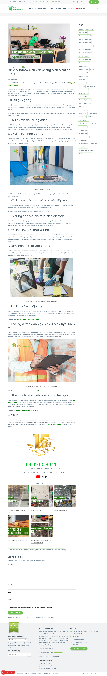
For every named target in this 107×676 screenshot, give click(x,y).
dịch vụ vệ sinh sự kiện (85, 42)
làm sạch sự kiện (83, 93)
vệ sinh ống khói (83, 147)
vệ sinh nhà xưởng (83, 130)
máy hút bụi (82, 106)
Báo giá (95, 2)
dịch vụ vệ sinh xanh (84, 56)
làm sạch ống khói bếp (85, 100)
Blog (64, 8)
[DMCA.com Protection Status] (58, 652)
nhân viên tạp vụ (93, 113)
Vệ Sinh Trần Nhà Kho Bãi (61, 510)
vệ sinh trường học (84, 137)
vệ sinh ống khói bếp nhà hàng (87, 150)
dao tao (81, 29)
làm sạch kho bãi (83, 90)
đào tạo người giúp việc (85, 154)
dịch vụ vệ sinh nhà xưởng (85, 39)
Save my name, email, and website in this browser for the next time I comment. (30, 607)
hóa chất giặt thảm (84, 73)
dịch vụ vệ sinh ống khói (85, 59)
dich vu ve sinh (89, 29)
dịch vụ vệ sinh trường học (86, 46)
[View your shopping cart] (98, 8)
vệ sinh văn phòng (60, 549)
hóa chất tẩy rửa (83, 79)
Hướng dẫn (82, 86)
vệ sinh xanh (94, 143)
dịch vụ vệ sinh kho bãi (85, 36)
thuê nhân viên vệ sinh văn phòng (44, 549)
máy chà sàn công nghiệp (85, 103)
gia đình (92, 69)
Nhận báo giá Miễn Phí (79, 648)
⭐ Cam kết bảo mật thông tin (47, 664)
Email (9, 592)
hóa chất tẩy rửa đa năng (85, 83)
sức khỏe (90, 116)
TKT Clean (51, 649)
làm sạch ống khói (83, 96)
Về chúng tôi (42, 8)
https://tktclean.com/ (44, 483)
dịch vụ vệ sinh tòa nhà (85, 49)
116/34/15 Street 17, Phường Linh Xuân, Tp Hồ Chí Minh (23, 2)
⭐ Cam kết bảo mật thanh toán (47, 668)
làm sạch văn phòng (29, 549)
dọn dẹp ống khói (83, 69)
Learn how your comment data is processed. (42, 617)
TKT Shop (71, 8)
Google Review (55, 656)
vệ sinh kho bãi (83, 127)
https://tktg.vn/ (49, 645)
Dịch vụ (51, 8)
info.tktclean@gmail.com (79, 639)
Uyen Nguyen (13, 79)
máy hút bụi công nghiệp (85, 110)
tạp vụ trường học (83, 120)
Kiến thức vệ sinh (91, 86)
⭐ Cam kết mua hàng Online (47, 666)
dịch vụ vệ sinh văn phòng (15, 549)
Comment (10, 564)
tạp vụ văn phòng (83, 123)
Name (10, 585)
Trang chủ (32, 8)
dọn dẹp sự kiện (83, 66)
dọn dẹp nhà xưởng (84, 63)
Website (10, 599)
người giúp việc (83, 113)
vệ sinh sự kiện (83, 133)
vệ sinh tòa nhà (83, 140)
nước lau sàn (82, 116)
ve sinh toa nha (94, 123)
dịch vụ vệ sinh (83, 32)
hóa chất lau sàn (83, 76)
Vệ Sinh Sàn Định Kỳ (36, 510)
